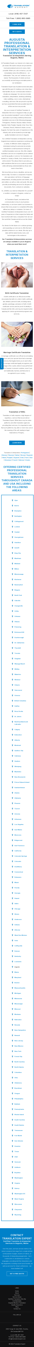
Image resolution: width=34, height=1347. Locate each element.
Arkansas (18, 819)
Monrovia (18, 835)
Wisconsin (18, 1204)
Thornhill (18, 648)
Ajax (16, 500)
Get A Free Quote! (17, 1273)
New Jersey (19, 1041)
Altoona (17, 930)
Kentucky (18, 956)
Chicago (17, 909)
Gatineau (18, 756)
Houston (17, 1146)
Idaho (16, 903)
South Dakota (19, 1125)
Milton (17, 569)
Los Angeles (19, 824)
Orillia (17, 611)
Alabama (18, 798)
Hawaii (17, 898)
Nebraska (18, 1019)
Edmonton (18, 735)
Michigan (18, 993)
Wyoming (18, 1215)
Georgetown (19, 537)
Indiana (17, 925)
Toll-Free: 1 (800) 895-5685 (18, 18)
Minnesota (18, 998)
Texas (17, 1151)
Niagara (17, 590)
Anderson (18, 919)
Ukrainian (8, 460)
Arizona (17, 814)
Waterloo (18, 674)
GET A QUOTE (17, 31)
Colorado (18, 861)
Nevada (17, 1025)
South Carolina (20, 1120)
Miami (17, 882)
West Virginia (19, 1199)
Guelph (17, 532)
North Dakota (19, 1067)
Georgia (17, 893)
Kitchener (18, 579)
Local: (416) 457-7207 (18, 14)
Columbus (18, 1072)
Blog (17, 1307)
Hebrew (21, 460)
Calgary (17, 729)
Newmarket (19, 585)
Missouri (18, 1009)
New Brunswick (20, 777)
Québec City (19, 750)
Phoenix (17, 803)
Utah (16, 1157)
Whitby (17, 669)
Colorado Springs (21, 856)
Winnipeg (18, 766)
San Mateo (18, 830)
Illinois (17, 914)
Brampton (18, 511)
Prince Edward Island (22, 782)
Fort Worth (18, 1135)
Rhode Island (19, 1114)
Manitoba (18, 772)
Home (17, 1291)
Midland (17, 563)
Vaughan (18, 658)
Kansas (17, 951)
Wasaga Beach (20, 664)
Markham (18, 558)
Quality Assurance (17, 1305)
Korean (23, 455)
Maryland (18, 977)
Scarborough (19, 637)
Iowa (16, 940)
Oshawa (17, 616)
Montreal (18, 745)
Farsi (26, 457)
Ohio (16, 1077)
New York (18, 1051)
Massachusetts (20, 988)
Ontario (17, 685)
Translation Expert (19, 1344)
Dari (31, 457)
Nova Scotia (19, 711)
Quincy (17, 1188)
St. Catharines (19, 643)
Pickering (18, 627)
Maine (17, 972)
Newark (17, 1035)
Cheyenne (18, 1209)
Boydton (17, 1172)
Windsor (17, 680)
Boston (17, 983)
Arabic (27, 460)
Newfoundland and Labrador (21, 723)
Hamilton (18, 542)
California (18, 851)
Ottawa (17, 621)
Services (17, 1295)
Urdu (22, 457)
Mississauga (19, 574)
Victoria (17, 695)
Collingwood (19, 521)
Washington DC (20, 1193)
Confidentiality (17, 1301)
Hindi (4, 457)
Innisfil (17, 548)
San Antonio (19, 1141)
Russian (11, 455)
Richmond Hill (19, 632)
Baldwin (17, 1104)
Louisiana (18, 961)
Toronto (17, 653)
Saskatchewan (20, 787)
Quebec (17, 761)
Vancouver (18, 690)
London (17, 527)
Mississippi (19, 1004)
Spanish (30, 455)
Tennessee (19, 1130)
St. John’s (18, 716)
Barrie (17, 505)
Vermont (17, 1162)
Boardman (18, 1088)
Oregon (17, 1093)
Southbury (18, 867)
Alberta (17, 740)
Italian (17, 455)
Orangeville (19, 606)
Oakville (17, 600)
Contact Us (17, 1309)
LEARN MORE (17, 443)
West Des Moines (21, 935)
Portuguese (25, 452)
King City (18, 553)
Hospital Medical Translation (17, 1303)
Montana (18, 1014)
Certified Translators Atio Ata (17, 1299)
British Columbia (20, 701)
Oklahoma (18, 1083)
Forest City (18, 1056)
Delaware (18, 877)
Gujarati (16, 457)
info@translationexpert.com (17, 1339)
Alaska (17, 793)
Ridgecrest (18, 840)
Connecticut (19, 872)
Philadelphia (19, 1099)
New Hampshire (20, 1030)
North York (18, 595)
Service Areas (17, 1297)
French (15, 460)
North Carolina (20, 1062)
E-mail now (17, 24)
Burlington (18, 516)
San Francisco (19, 845)
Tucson (17, 808)
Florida (17, 888)
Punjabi (9, 457)
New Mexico (19, 1046)
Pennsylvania (19, 1109)
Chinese (4, 455)
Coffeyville (18, 946)
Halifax (17, 706)
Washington (19, 1178)
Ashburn (17, 1167)
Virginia (17, 1183)
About (17, 1293)
